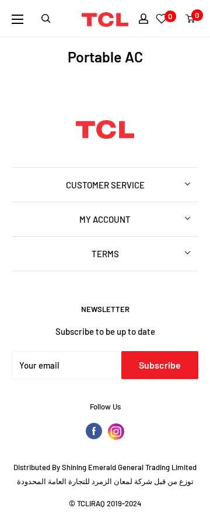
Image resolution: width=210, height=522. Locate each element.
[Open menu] (17, 19)
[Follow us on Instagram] (116, 431)
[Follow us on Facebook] (94, 431)
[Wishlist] (161, 18)
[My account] (143, 18)
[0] (191, 18)
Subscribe (160, 364)
